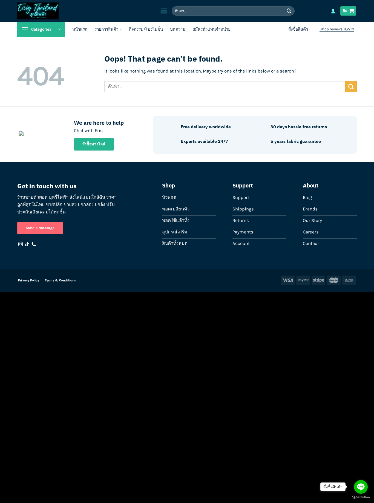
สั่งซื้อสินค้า (298, 29)
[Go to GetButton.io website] (361, 497)
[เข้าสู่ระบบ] (333, 11)
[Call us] (33, 244)
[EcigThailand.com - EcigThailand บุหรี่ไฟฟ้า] (66, 11)
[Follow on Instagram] (20, 244)
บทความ (177, 29)
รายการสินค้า (106, 29)
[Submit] (289, 11)
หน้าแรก (79, 29)
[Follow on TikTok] (27, 244)
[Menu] (164, 11)
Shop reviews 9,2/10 (337, 29)
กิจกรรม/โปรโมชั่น (146, 29)
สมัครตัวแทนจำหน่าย (211, 29)
